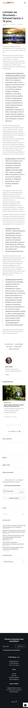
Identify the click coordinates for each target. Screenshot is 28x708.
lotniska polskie (17, 346)
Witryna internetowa (8, 472)
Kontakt (14, 673)
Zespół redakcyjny (14, 679)
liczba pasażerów (19, 344)
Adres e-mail (6, 465)
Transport (13, 24)
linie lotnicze (9, 346)
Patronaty (14, 675)
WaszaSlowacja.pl (14, 691)
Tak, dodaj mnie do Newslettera (12, 485)
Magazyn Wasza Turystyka (14, 688)
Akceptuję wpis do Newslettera (12, 650)
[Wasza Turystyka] (8, 2)
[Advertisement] (14, 581)
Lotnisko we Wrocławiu (14, 348)
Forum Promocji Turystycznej (14, 690)
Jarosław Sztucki (9, 344)
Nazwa (5, 457)
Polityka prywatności (14, 677)
